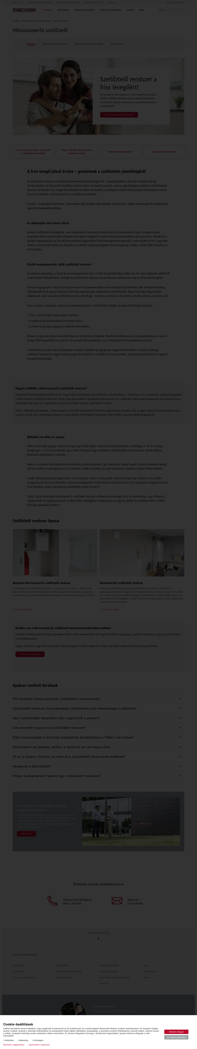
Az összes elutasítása (176, 1037)
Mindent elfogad (176, 1032)
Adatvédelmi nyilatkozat (39, 1045)
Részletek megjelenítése (13, 1045)
